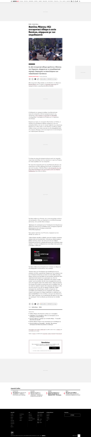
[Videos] (73, 1)
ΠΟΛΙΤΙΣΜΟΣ (50, 1)
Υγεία (11, 425)
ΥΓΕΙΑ (60, 1)
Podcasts (21, 417)
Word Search (59, 333)
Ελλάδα (30, 24)
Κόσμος (12, 417)
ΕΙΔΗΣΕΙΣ (68, 1)
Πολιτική (12, 415)
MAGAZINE (45, 1)
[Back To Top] (79, 435)
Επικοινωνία (30, 420)
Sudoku (49, 333)
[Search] (79, 1)
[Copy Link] (38, 79)
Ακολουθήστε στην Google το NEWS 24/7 (37, 329)
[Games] (77, 1)
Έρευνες (12, 426)
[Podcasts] (75, 1)
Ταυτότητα (30, 415)
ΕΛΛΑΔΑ (21, 1)
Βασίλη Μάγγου (33, 84)
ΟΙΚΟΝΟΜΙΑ (31, 1)
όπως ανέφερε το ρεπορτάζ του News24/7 (46, 115)
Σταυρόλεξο (44, 333)
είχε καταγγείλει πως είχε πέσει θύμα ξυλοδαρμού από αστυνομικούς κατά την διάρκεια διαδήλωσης (45, 169)
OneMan (48, 417)
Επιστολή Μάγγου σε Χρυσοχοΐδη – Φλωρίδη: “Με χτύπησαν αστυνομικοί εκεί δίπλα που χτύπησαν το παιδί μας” (43, 324)
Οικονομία (12, 420)
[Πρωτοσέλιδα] (71, 1)
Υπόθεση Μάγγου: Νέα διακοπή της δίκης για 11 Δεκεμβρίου (43, 313)
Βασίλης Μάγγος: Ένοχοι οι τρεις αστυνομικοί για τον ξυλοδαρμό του (45, 321)
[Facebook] (30, 79)
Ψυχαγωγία (12, 423)
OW (47, 420)
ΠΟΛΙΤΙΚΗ (26, 1)
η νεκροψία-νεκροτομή (50, 84)
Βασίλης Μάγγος (35, 24)
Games (34, 333)
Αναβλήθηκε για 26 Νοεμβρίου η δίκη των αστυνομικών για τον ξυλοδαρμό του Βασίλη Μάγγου (44, 316)
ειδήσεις (58, 329)
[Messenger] (35, 79)
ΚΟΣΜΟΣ (36, 1)
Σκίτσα (21, 415)
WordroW (53, 333)
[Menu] (11, 1)
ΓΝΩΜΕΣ (40, 1)
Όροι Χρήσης (31, 417)
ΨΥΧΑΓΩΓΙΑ (56, 1)
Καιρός (64, 1)
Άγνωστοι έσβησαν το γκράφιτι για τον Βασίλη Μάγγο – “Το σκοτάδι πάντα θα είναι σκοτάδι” (45, 319)
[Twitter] (32, 79)
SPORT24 (48, 415)
